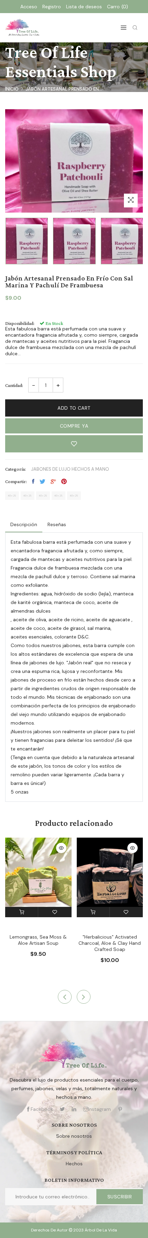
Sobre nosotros (74, 1136)
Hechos (74, 1163)
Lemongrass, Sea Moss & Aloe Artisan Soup (38, 940)
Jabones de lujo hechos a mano (70, 469)
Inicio (12, 89)
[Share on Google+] (53, 481)
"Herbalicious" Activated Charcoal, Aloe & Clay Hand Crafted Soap (109, 943)
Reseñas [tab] (56, 524)
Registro (51, 6)
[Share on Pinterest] (64, 481)
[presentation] (65, 997)
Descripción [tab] (23, 524)
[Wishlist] (54, 912)
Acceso (28, 6)
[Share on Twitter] (42, 481)
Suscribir (119, 1197)
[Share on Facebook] (33, 481)
